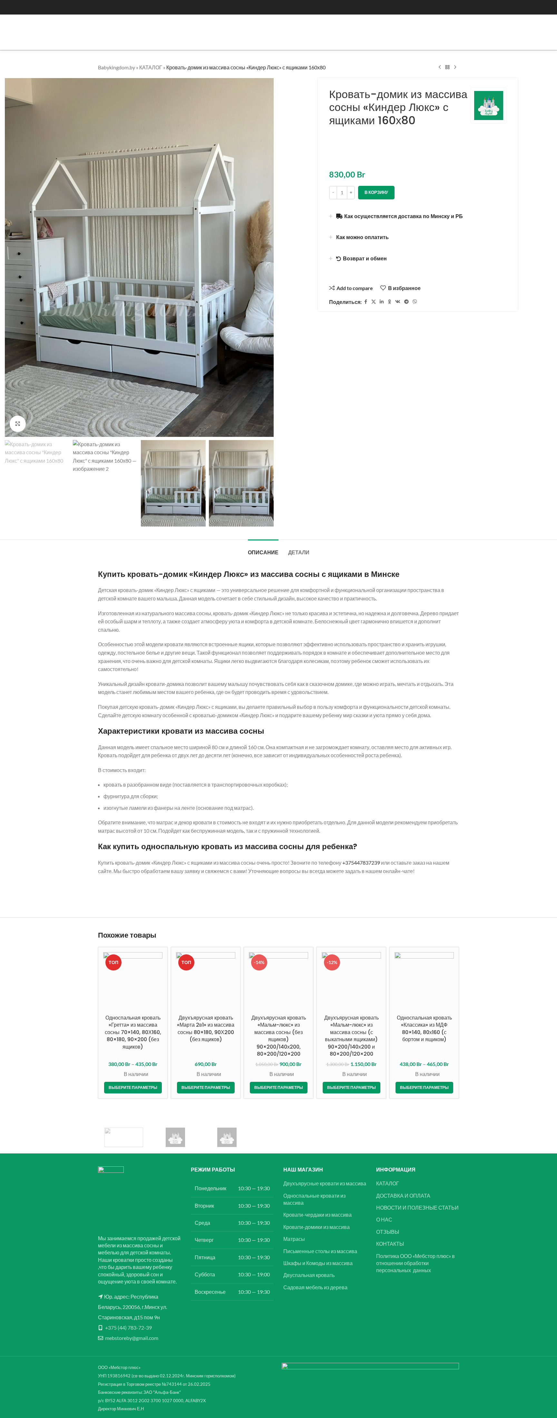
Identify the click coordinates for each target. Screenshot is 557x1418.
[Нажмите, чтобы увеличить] (18, 424)
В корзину (376, 192)
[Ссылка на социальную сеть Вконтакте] (397, 301)
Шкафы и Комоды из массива (318, 1263)
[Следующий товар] (455, 67)
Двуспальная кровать (309, 1275)
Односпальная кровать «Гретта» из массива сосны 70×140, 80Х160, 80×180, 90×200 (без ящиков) (133, 1032)
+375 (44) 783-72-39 (128, 1327)
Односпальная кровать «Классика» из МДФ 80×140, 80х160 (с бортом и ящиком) (424, 1028)
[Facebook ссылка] (365, 301)
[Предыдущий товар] (440, 67)
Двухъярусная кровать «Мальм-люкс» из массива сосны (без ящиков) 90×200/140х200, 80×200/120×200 (278, 1036)
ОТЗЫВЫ (387, 1232)
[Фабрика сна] (124, 1137)
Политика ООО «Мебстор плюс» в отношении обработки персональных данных (415, 1263)
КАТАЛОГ (150, 67)
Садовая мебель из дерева (315, 1287)
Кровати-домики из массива (316, 1227)
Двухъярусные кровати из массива (324, 1183)
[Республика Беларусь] (175, 1137)
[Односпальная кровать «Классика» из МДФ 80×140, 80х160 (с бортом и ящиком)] (424, 981)
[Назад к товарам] (447, 67)
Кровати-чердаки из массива (317, 1215)
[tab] (263, 549)
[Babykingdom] (227, 1137)
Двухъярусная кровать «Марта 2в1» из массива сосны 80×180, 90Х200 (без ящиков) (205, 1028)
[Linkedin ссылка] (382, 301)
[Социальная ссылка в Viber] (415, 301)
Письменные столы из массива (320, 1251)
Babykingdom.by (116, 67)
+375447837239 (361, 863)
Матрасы (294, 1239)
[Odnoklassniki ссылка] (389, 301)
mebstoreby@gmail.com (131, 1338)
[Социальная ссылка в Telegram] (406, 301)
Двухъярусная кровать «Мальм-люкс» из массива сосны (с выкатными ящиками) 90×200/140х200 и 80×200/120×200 (351, 1036)
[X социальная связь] (373, 301)
